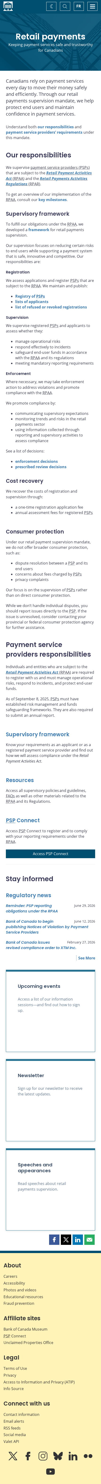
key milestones (53, 199)
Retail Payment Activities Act (32, 672)
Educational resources (23, 1296)
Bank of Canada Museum (25, 1329)
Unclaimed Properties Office (28, 1342)
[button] (54, 1240)
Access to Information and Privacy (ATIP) (39, 1382)
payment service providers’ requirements (44, 132)
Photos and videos (20, 1290)
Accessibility (14, 1283)
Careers (10, 1276)
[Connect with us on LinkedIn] (73, 1459)
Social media (15, 1434)
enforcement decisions (36, 461)
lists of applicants (31, 301)
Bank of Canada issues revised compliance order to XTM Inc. (41, 945)
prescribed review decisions (40, 466)
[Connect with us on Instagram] (43, 1459)
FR (78, 6)
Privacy (10, 1375)
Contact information (21, 1414)
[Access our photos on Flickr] (88, 1459)
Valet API (11, 1441)
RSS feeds (12, 1428)
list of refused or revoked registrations (51, 307)
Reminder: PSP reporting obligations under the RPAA (32, 908)
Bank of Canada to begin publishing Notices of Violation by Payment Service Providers (47, 927)
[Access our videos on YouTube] (50, 1474)
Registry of (30, 296)
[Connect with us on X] (13, 1459)
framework (38, 229)
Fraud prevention (19, 1303)
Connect (23, 820)
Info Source (14, 1388)
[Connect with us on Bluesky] (58, 1459)
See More (86, 958)
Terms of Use (15, 1368)
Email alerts (14, 1421)
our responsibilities (56, 126)
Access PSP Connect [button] (50, 853)
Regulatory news (28, 895)
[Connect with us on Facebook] (28, 1459)
